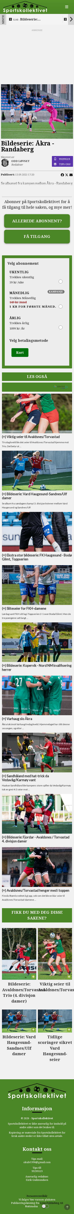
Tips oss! (65, 164)
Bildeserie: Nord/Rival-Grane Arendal (34, 19)
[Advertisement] (37, 57)
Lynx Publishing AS (51, 1203)
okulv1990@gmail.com (37, 1162)
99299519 (64, 159)
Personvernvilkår (37, 1196)
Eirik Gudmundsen (37, 1180)
